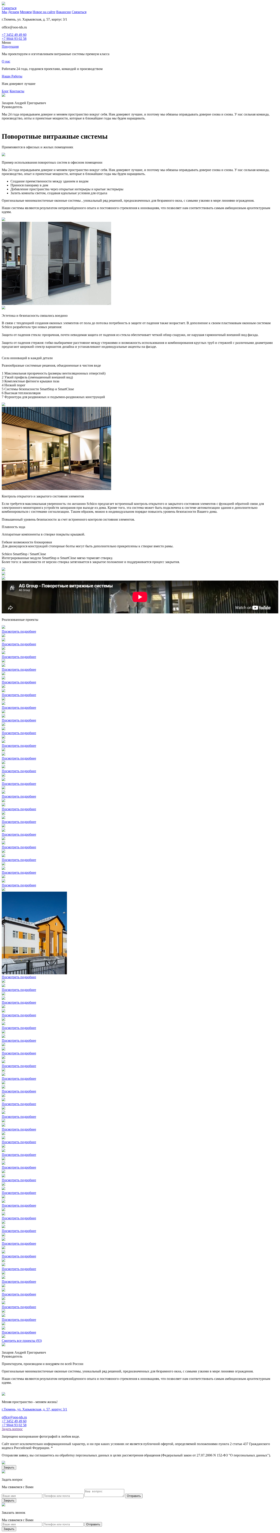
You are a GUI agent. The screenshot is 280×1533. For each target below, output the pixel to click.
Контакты (17, 91)
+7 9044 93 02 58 (14, 38)
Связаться (9, 8)
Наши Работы (12, 76)
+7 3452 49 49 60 (14, 35)
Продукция (10, 46)
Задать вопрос (12, 1429)
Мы (4, 12)
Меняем (26, 12)
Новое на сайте (44, 12)
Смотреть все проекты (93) (22, 1340)
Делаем (13, 12)
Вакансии (63, 12)
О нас (6, 61)
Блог (5, 91)
